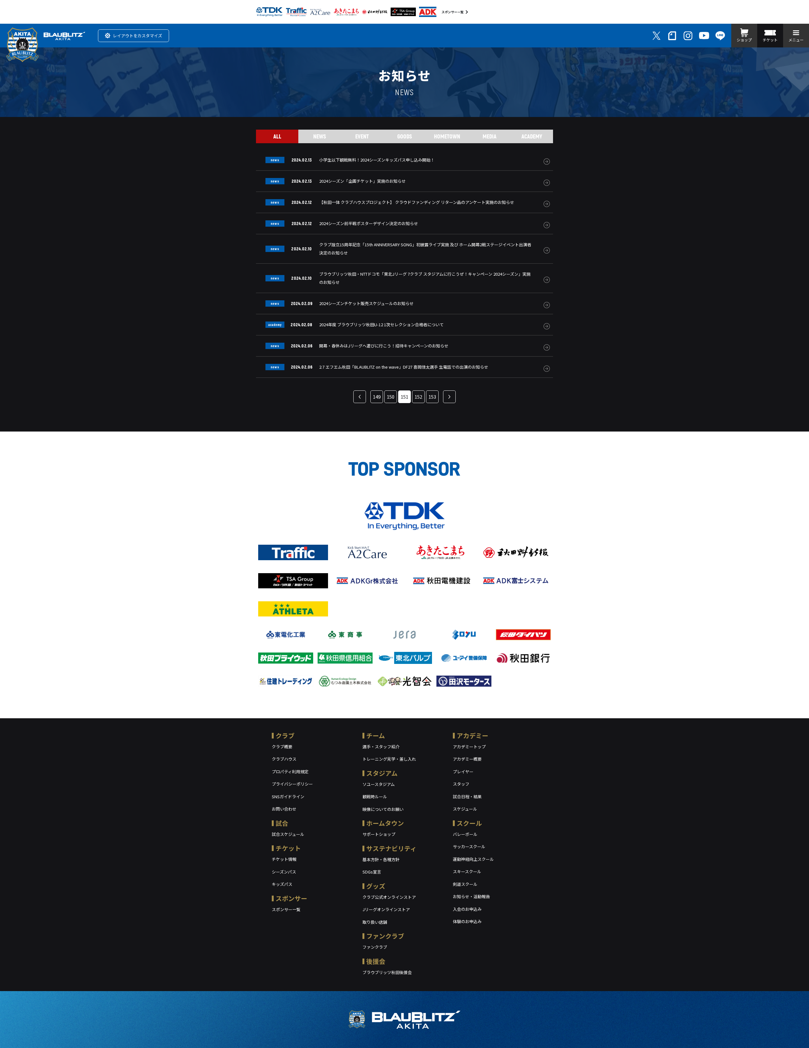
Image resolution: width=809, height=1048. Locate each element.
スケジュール (465, 809)
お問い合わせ (284, 809)
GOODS (404, 136)
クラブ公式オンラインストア (389, 897)
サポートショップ (378, 834)
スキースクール (467, 871)
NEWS (319, 136)
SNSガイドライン (288, 797)
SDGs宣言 (371, 872)
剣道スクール (465, 884)
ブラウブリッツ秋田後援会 (387, 972)
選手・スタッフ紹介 (380, 747)
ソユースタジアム (378, 784)
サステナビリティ (391, 848)
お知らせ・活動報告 (471, 896)
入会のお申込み (467, 909)
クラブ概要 (282, 747)
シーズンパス (284, 872)
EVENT (362, 136)
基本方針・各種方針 (380, 859)
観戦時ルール (374, 797)
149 (376, 396)
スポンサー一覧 (452, 11)
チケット (288, 848)
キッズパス (282, 884)
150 (390, 396)
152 (418, 396)
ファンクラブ (385, 936)
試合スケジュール (288, 834)
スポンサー (291, 898)
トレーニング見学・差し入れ (389, 759)
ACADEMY (531, 136)
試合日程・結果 (467, 797)
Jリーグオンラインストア (386, 909)
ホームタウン (385, 823)
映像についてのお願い (383, 809)
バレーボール (465, 834)
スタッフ (461, 784)
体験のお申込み (467, 921)
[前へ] (359, 396)
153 (432, 396)
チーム (375, 735)
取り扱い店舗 (374, 922)
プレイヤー (463, 772)
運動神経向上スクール (473, 859)
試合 (282, 823)
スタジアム (382, 773)
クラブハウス (284, 759)
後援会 (375, 961)
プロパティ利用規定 (290, 772)
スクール (469, 823)
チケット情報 (284, 859)
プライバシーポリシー (292, 784)
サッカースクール (469, 846)
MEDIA (489, 136)
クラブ (285, 735)
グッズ (375, 886)
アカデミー (472, 735)
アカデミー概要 (467, 759)
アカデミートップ (469, 747)
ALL (277, 136)
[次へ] (449, 396)
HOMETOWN (447, 136)
